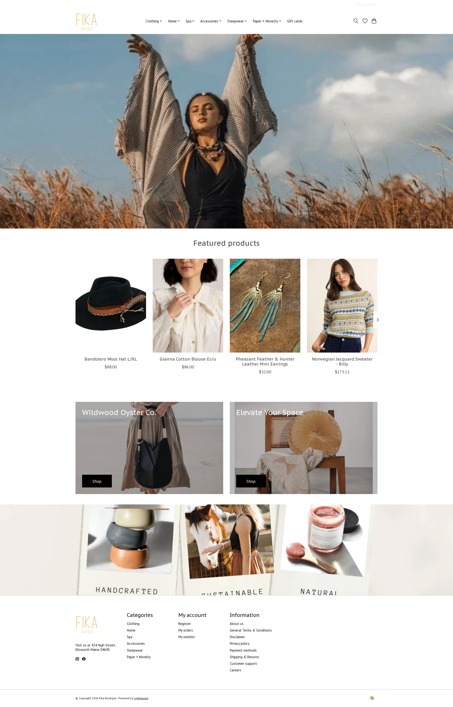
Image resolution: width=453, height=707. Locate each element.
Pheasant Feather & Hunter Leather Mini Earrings (265, 361)
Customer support (243, 663)
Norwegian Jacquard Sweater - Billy (342, 361)
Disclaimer (237, 637)
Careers (235, 670)
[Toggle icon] (355, 21)
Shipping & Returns (244, 657)
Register (184, 623)
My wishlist (186, 637)
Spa (129, 637)
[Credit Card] (372, 698)
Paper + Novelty (139, 657)
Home (131, 630)
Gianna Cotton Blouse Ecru (188, 359)
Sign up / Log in (366, 4)
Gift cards (294, 21)
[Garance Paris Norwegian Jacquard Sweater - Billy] (342, 306)
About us (236, 623)
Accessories (136, 643)
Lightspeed (141, 698)
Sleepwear (135, 650)
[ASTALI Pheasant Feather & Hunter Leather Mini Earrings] (265, 306)
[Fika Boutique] (87, 21)
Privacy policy (239, 643)
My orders (185, 630)
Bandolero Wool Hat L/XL (110, 359)
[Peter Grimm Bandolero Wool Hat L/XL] (111, 306)
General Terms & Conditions (251, 630)
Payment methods (243, 650)
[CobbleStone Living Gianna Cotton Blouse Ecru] (188, 306)
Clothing (133, 623)
